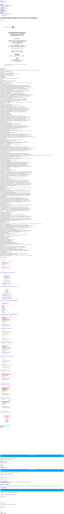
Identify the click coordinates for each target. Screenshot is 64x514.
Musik (3, 15)
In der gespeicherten (8, 13)
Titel (1, 460)
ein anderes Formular (13, 494)
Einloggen (1, 459)
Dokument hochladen (3, 5)
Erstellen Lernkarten (9, 5)
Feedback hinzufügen (3, 487)
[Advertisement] (26, 22)
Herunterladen (2, 426)
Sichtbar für (2, 465)
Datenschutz (2, 482)
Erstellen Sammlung (3, 467)
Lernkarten (5, 1)
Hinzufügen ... (2, 12)
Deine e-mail (2, 502)
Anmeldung (2, 4)
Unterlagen (2, 1)
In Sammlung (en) (2, 13)
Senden (5, 513)
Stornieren (2, 513)
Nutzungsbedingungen (7, 482)
